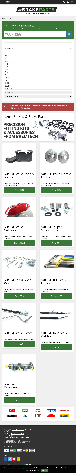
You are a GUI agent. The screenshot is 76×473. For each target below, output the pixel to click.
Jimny (7, 75)
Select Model (9, 48)
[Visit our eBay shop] (19, 458)
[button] (68, 2)
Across (7, 55)
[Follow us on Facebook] (6, 458)
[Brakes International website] (11, 441)
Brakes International (18, 430)
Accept (44, 470)
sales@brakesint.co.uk (15, 436)
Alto (6, 58)
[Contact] (64, 2)
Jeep (6, 72)
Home (4, 18)
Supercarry (8, 88)
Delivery (21, 438)
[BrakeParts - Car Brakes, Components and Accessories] (38, 10)
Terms (6, 438)
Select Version (9, 92)
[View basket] (72, 2)
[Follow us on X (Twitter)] (10, 458)
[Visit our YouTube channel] (14, 458)
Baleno (7, 61)
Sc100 (7, 83)
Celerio (7, 66)
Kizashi (7, 77)
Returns (27, 438)
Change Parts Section (11, 96)
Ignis (6, 69)
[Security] (24, 441)
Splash (7, 86)
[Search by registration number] (69, 34)
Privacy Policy (34, 470)
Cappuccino (8, 64)
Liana (6, 80)
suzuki (7, 44)
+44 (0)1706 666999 (17, 434)
